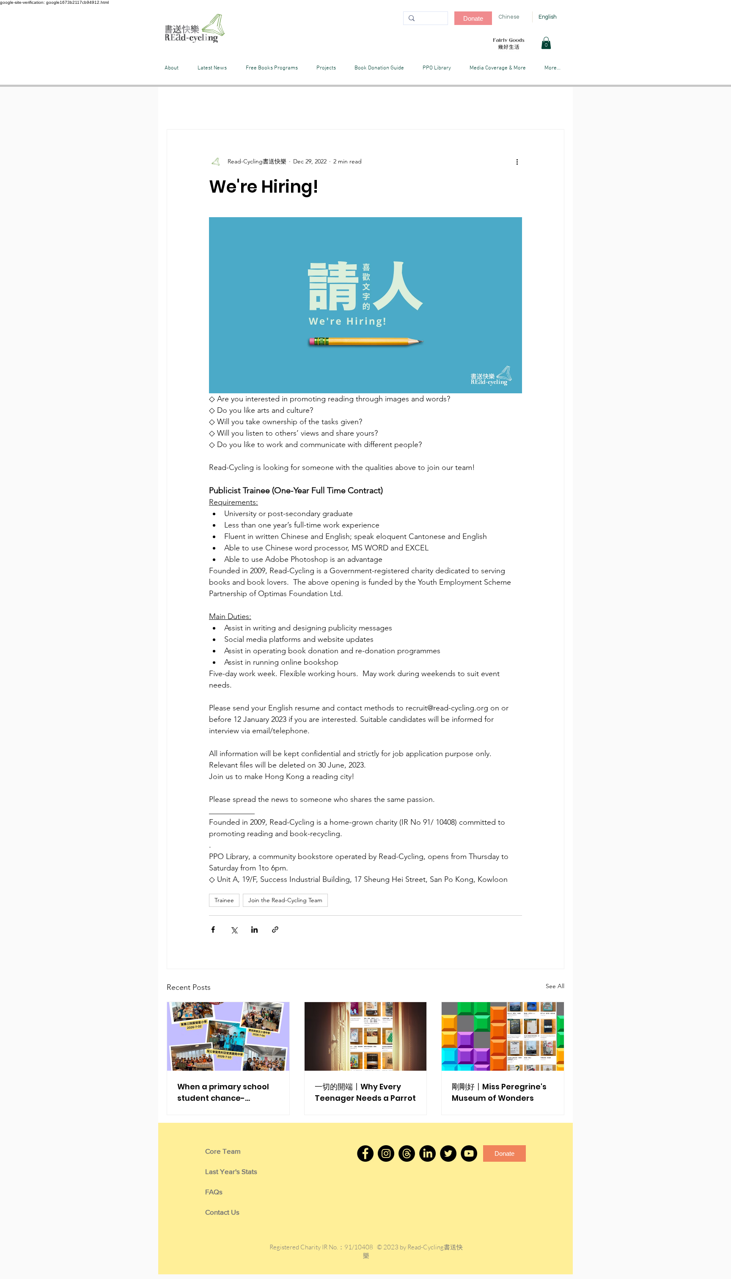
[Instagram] (386, 1153)
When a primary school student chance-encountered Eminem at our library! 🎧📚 (225, 1092)
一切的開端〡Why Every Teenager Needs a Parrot (365, 1092)
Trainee (224, 900)
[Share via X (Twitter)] (234, 929)
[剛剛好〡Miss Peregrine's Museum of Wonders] (503, 1036)
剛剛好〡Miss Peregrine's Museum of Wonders (499, 1092)
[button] (546, 43)
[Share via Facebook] (213, 929)
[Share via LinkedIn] (254, 929)
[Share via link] (275, 929)
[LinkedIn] (427, 1153)
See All (555, 986)
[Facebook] (365, 1153)
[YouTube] (469, 1153)
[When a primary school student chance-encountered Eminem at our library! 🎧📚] (228, 1036)
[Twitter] (448, 1153)
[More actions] (517, 162)
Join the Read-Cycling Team (285, 900)
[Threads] (406, 1153)
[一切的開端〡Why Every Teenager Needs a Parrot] (366, 1036)
